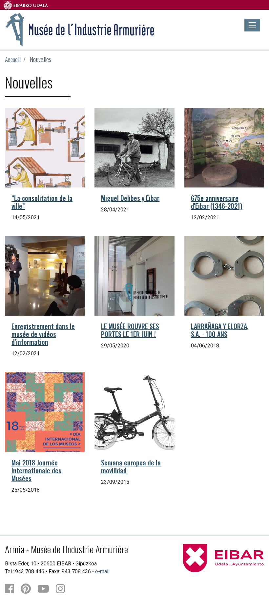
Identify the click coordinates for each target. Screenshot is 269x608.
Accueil (13, 59)
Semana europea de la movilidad (131, 466)
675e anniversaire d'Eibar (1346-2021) (216, 202)
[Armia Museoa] (80, 29)
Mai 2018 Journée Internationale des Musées (36, 470)
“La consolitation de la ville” (41, 202)
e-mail (102, 571)
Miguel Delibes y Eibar (130, 198)
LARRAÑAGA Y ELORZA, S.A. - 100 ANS (219, 330)
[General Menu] (252, 25)
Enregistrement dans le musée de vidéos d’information (43, 334)
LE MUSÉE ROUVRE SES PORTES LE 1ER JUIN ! (130, 330)
